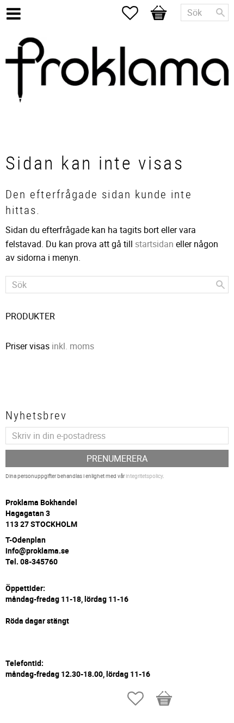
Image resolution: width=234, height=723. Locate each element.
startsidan (154, 244)
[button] (135, 13)
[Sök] (220, 12)
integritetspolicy (144, 476)
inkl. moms (73, 346)
